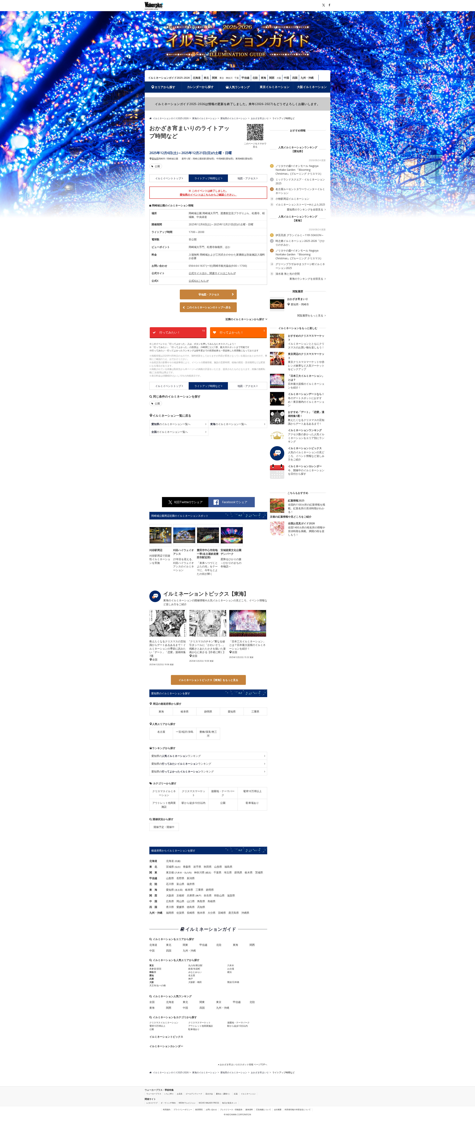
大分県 (211, 912)
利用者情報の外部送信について (298, 1109)
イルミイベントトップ (168, 178)
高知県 (201, 907)
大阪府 (170, 895)
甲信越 (245, 77)
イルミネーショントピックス (166, 1036)
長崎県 (191, 912)
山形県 (218, 866)
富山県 (180, 884)
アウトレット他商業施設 (164, 804)
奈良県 (208, 895)
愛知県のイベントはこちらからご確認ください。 (208, 194)
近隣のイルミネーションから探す (244, 319)
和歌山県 (219, 895)
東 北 (153, 866)
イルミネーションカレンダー (166, 1046)
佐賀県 (180, 912)
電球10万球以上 (252, 791)
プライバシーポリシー (182, 1109)
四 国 (153, 907)
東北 (206, 77)
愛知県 (155, 159)
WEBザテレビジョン (187, 1103)
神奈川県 (199, 872)
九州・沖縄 (307, 77)
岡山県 (180, 901)
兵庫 (151, 978)
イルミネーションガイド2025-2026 (169, 77)
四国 (294, 77)
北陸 (255, 77)
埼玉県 (228, 872)
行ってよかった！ (242, 331)
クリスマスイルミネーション (164, 793)
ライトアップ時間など (207, 178)
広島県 (170, 901)
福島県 (228, 866)
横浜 (208, 872)
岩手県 (197, 866)
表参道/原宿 (155, 968)
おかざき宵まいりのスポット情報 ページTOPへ (243, 1064)
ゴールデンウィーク (194, 1093)
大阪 (279, 77)
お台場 (230, 968)
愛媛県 (180, 907)
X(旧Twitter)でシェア (188, 502)
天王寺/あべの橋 (157, 985)
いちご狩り (169, 1093)
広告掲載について (263, 1109)
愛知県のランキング (176, 756)
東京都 (170, 872)
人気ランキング (239, 87)
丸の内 (187, 872)
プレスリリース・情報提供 (231, 1109)
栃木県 (249, 872)
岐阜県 (185, 711)
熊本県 (201, 912)
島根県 (211, 901)
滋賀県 (231, 895)
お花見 (179, 1093)
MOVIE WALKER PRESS (209, 1103)
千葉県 (217, 872)
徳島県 (191, 907)
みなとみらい (195, 972)
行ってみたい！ (182, 331)
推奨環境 (199, 1109)
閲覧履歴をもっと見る (310, 315)
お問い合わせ (211, 1109)
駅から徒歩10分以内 (193, 803)
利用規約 (166, 1109)
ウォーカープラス (153, 1093)
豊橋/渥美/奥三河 (208, 733)
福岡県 (170, 912)
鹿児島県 (233, 912)
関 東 (153, 872)
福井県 (191, 884)
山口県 (191, 901)
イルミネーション (248, 1093)
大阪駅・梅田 (195, 982)
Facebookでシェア (234, 502)
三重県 (255, 711)
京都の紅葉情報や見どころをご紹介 (291, 516)
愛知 (151, 975)
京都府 (180, 895)
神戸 (198, 895)
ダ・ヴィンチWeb (168, 1103)
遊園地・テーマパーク (223, 793)
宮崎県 (222, 912)
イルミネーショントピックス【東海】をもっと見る (208, 680)
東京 (222, 77)
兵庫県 (191, 895)
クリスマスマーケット (193, 793)
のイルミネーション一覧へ (170, 424)
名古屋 (161, 731)
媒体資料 (249, 1109)
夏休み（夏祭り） (223, 1093)
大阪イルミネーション (312, 87)
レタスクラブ (152, 1103)
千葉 (236, 77)
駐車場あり (252, 803)
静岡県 (208, 711)
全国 (152, 1002)
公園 (157, 166)
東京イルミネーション (274, 87)
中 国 (153, 901)
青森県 (187, 866)
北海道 (197, 77)
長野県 (180, 878)
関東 (214, 77)
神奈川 (229, 77)
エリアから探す (165, 87)
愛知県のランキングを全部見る (305, 209)
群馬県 (238, 872)
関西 (271, 77)
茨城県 (259, 872)
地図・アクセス (247, 178)
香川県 (170, 907)
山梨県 (170, 878)
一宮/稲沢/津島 (184, 731)
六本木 (178, 872)
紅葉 (236, 1093)
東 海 (153, 889)
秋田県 (208, 866)
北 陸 (153, 884)
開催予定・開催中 (164, 827)
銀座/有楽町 (194, 968)
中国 (286, 77)
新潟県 (191, 878)
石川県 (170, 884)
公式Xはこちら (197, 280)
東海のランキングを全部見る (306, 278)
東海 (263, 77)
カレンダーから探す (200, 87)
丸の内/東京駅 (195, 965)
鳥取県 (201, 901)
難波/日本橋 (233, 982)
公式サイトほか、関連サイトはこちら (211, 273)
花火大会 (209, 1093)
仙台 (177, 866)
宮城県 (170, 866)
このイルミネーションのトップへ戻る (209, 307)
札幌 (177, 861)
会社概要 (277, 1109)
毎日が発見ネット (229, 1103)
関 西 (153, 895)
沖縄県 (245, 912)
